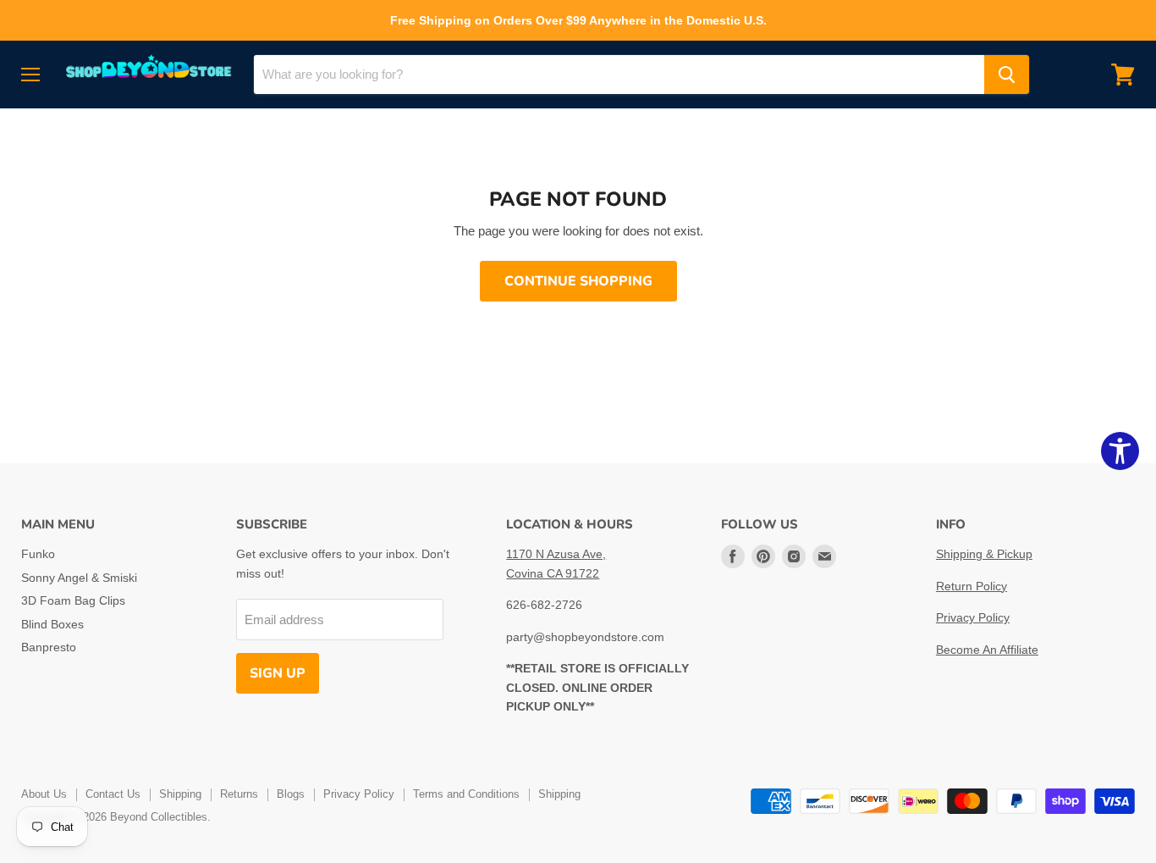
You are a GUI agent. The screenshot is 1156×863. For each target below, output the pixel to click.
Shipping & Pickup (984, 554)
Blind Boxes (52, 624)
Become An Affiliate (987, 649)
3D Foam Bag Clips (73, 600)
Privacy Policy (973, 617)
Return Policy (971, 586)
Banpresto (48, 647)
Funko (38, 554)
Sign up (278, 673)
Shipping (180, 794)
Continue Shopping (578, 281)
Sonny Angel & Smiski (79, 577)
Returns (239, 794)
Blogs (291, 794)
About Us (44, 794)
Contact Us (112, 794)
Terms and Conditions (466, 794)
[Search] (1006, 74)
